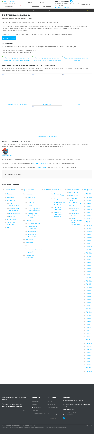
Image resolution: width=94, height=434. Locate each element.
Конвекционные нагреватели (33, 227)
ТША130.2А (89, 268)
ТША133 (88, 284)
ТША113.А (89, 219)
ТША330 (89, 355)
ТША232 (88, 334)
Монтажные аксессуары (67, 10)
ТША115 (88, 228)
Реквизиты (35, 401)
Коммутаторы (73, 195)
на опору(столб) (14, 213)
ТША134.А (89, 293)
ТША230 (89, 331)
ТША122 (88, 250)
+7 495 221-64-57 (62, 1)
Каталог (49, 401)
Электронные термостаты (30, 256)
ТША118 (88, 234)
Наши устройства (73, 189)
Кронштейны (11, 219)
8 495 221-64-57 (43, 167)
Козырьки (10, 197)
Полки (9, 227)
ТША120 (88, 240)
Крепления (11, 200)
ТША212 (88, 324)
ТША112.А (89, 209)
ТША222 (88, 327)
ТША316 (88, 346)
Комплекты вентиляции (31, 198)
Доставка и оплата (52, 407)
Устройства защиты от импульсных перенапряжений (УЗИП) (75, 202)
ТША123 (88, 256)
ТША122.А (89, 253)
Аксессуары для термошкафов (10, 190)
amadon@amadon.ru (63, 7)
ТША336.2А (89, 368)
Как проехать (37, 407)
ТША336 (88, 365)
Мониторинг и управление (56, 190)
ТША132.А (89, 281)
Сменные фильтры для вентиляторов (34, 209)
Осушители (29, 239)
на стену (12, 216)
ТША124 (88, 259)
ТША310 (88, 340)
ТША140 (88, 306)
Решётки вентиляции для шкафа (33, 204)
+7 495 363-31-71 (78, 401)
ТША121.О (89, 247)
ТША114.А (89, 225)
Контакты (29, 2)
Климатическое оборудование (28, 190)
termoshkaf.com (7, 155)
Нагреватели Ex (33, 231)
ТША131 (88, 275)
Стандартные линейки (88, 190)
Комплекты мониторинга (58, 208)
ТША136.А (89, 303)
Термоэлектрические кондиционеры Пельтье (35, 250)
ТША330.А (89, 362)
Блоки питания (74, 192)
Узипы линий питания (75, 214)
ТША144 (88, 318)
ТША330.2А (89, 358)
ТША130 (88, 265)
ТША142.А (89, 312)
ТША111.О (89, 203)
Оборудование (49, 10)
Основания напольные (11, 223)
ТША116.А (89, 231)
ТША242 (88, 337)
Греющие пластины (34, 223)
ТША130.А (89, 272)
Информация (35, 6)
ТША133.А (89, 287)
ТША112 (88, 206)
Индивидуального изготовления (15, 209)
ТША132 (88, 278)
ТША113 (88, 216)
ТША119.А (89, 237)
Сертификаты (24, 6)
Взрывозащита (85, 10)
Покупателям (47, 6)
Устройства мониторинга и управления (58, 214)
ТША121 (88, 244)
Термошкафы (6, 10)
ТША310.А (89, 343)
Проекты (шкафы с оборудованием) (27, 10)
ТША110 (88, 194)
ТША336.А (89, 371)
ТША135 (88, 296)
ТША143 (88, 315)
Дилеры (42, 2)
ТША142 (88, 309)
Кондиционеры (33, 246)
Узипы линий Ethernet (75, 209)
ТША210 (88, 321)
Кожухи (9, 194)
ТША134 (88, 290)
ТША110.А (89, 197)
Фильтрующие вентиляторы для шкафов (33, 215)
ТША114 (88, 222)
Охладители (30, 243)
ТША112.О (89, 212)
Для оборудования (14, 204)
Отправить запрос (9, 38)
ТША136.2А (89, 300)
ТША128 (88, 262)
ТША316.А (89, 349)
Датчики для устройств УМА (59, 195)
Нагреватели (30, 220)
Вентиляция (30, 194)
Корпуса (46, 189)
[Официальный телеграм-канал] (71, 1)
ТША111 (88, 200)
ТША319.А (89, 352)
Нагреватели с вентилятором (32, 235)
